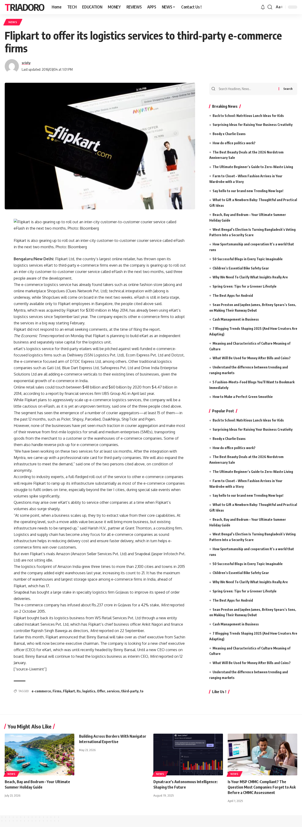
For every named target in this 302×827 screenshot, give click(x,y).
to (141, 691)
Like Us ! (219, 691)
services (113, 691)
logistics (88, 691)
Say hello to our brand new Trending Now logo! (248, 191)
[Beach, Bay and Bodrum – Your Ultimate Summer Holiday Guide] (39, 754)
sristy (26, 63)
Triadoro (24, 7)
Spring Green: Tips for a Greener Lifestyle (245, 286)
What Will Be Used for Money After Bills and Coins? (252, 358)
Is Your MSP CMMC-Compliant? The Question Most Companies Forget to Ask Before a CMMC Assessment (262, 787)
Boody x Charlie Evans (229, 134)
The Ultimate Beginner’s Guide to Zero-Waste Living (253, 167)
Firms (57, 691)
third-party (129, 691)
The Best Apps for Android (233, 296)
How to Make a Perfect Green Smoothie (243, 397)
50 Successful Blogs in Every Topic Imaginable (248, 259)
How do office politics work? (234, 143)
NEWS (12, 22)
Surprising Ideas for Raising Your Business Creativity (253, 125)
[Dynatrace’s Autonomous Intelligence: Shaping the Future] (188, 754)
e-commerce (41, 691)
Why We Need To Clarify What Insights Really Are (250, 277)
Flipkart (69, 691)
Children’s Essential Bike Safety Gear (241, 268)
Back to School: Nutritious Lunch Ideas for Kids (248, 116)
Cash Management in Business (236, 319)
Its (79, 691)
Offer (101, 691)
